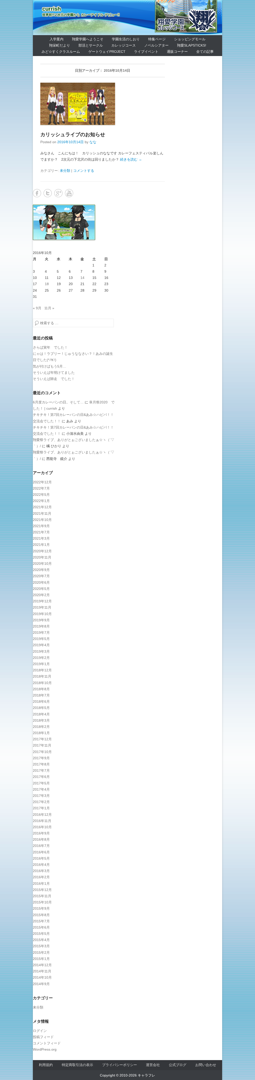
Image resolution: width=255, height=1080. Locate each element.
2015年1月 (41, 959)
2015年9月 (41, 908)
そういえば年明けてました (54, 373)
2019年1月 (41, 664)
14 (82, 278)
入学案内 (57, 39)
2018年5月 (41, 708)
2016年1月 (41, 884)
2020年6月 (41, 582)
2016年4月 (41, 865)
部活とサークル (90, 45)
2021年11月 (42, 513)
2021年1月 (41, 545)
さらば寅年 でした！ (50, 347)
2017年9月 (41, 758)
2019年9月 (41, 620)
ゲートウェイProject (107, 52)
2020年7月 (41, 576)
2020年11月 (42, 557)
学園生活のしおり (126, 39)
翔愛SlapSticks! (191, 45)
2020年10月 (42, 564)
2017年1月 (41, 808)
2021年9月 (41, 526)
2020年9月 (41, 570)
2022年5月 (41, 495)
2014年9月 (41, 984)
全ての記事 (205, 52)
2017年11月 (42, 745)
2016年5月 (41, 858)
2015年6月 (41, 927)
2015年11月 (42, 896)
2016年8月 (41, 839)
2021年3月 (41, 538)
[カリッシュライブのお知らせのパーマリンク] (102, 104)
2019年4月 (41, 645)
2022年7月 (41, 488)
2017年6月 (41, 777)
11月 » (49, 308)
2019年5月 (41, 639)
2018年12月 (42, 670)
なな (92, 142)
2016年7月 (41, 846)
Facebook (37, 193)
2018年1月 (41, 733)
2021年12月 (42, 507)
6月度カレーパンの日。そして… (58, 402)
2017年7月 (41, 770)
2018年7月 (41, 695)
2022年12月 (42, 482)
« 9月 (37, 308)
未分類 (65, 171)
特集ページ (157, 39)
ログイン (40, 1031)
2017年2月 (41, 802)
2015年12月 (42, 890)
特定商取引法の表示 (77, 1065)
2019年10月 (42, 614)
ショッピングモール (189, 39)
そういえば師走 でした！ (54, 379)
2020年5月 (41, 589)
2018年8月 (41, 689)
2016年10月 (42, 827)
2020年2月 (41, 595)
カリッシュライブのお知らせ (72, 134)
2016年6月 (41, 852)
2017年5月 (41, 783)
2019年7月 (41, 633)
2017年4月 (41, 789)
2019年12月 (42, 601)
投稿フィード (43, 1037)
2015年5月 (41, 934)
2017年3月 (41, 796)
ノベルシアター (156, 45)
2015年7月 (41, 921)
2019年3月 (41, 651)
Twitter (48, 193)
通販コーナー (177, 52)
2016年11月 (42, 821)
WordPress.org (45, 1049)
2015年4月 (41, 940)
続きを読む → (131, 159)
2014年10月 (42, 977)
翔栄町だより (59, 45)
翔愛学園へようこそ (87, 39)
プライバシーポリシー (119, 1065)
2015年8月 (41, 915)
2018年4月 (41, 714)
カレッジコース (123, 45)
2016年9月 (41, 833)
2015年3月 (41, 946)
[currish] (127, 17)
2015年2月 (41, 952)
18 (47, 284)
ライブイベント (146, 52)
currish (51, 9)
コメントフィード (47, 1043)
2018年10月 (42, 683)
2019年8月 (41, 626)
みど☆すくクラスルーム (61, 52)
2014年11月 (42, 971)
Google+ (58, 193)
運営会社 (153, 1065)
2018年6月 (41, 701)
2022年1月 (41, 501)
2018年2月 (41, 727)
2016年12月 (42, 815)
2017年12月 (42, 739)
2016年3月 (41, 871)
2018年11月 (42, 676)
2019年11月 (42, 607)
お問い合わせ (205, 1065)
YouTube (69, 193)
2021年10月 (42, 520)
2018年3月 (41, 720)
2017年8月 (41, 764)
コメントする (83, 171)
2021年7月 (41, 532)
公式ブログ (177, 1065)
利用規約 (46, 1065)
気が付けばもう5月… (49, 366)
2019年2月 (41, 658)
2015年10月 (42, 902)
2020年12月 (42, 551)
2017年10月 (42, 752)
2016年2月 (41, 877)
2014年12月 (42, 965)
